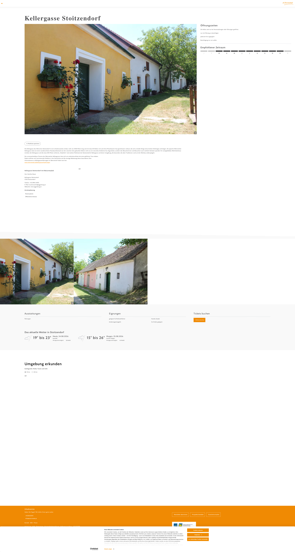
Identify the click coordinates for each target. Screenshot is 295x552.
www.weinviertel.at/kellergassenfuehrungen (37, 162)
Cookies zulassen (198, 530)
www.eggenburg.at (36, 186)
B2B (31, 522)
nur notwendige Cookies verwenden (198, 539)
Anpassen (197, 534)
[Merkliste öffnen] (8, 3)
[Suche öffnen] (10, 3)
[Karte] (6, 3)
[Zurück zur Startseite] (287, 3)
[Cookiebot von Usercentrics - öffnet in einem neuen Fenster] (94, 549)
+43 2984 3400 (34, 182)
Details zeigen (108, 549)
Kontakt (27, 522)
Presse (36, 522)
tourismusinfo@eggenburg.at (37, 184)
